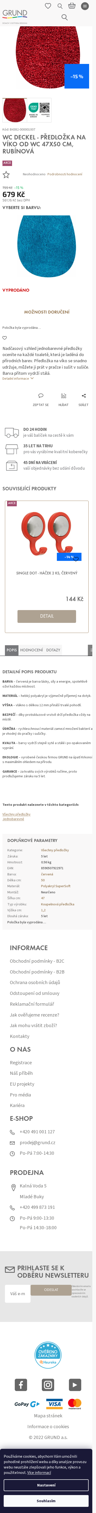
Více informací (39, 1472)
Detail (47, 616)
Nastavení (46, 1485)
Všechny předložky (16, 814)
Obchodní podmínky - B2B (37, 972)
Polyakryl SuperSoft (55, 886)
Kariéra (17, 1105)
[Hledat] (60, 6)
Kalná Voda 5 (33, 1186)
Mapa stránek (48, 1416)
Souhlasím (46, 1501)
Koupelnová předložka (57, 904)
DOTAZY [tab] (53, 650)
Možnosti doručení (46, 312)
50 (43, 880)
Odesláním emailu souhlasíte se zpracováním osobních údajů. (81, 1291)
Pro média (20, 1095)
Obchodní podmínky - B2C (37, 961)
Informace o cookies (48, 1426)
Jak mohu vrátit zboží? (33, 1025)
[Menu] (85, 6)
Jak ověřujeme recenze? (34, 1015)
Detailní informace (15, 378)
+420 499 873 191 (37, 1207)
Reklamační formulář (32, 1004)
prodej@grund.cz (37, 1142)
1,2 (43, 910)
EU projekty (22, 1084)
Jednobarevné (13, 819)
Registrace (21, 1063)
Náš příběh (21, 1073)
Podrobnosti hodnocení (65, 174)
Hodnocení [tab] (31, 650)
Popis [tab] (12, 650)
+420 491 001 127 (37, 1132)
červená (47, 874)
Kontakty (19, 1036)
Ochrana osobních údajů (35, 982)
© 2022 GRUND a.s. (48, 1437)
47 (43, 898)
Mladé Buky (32, 1197)
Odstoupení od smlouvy (34, 993)
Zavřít (28, 388)
